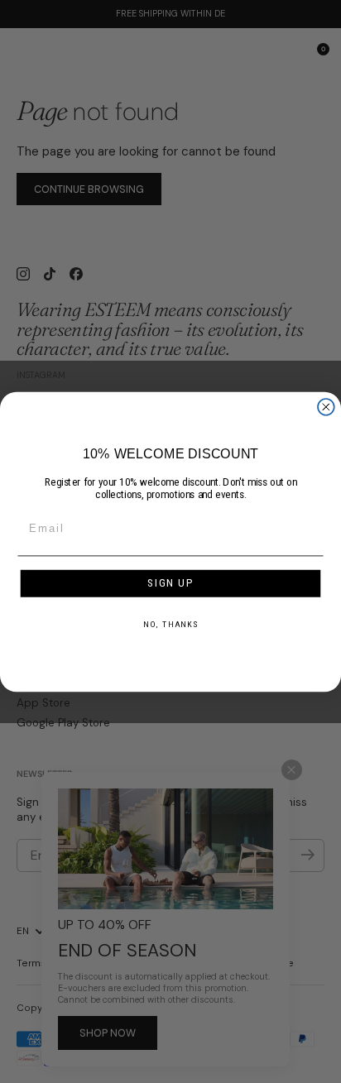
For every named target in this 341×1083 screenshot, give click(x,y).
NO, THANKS (171, 624)
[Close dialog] (326, 406)
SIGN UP (171, 583)
